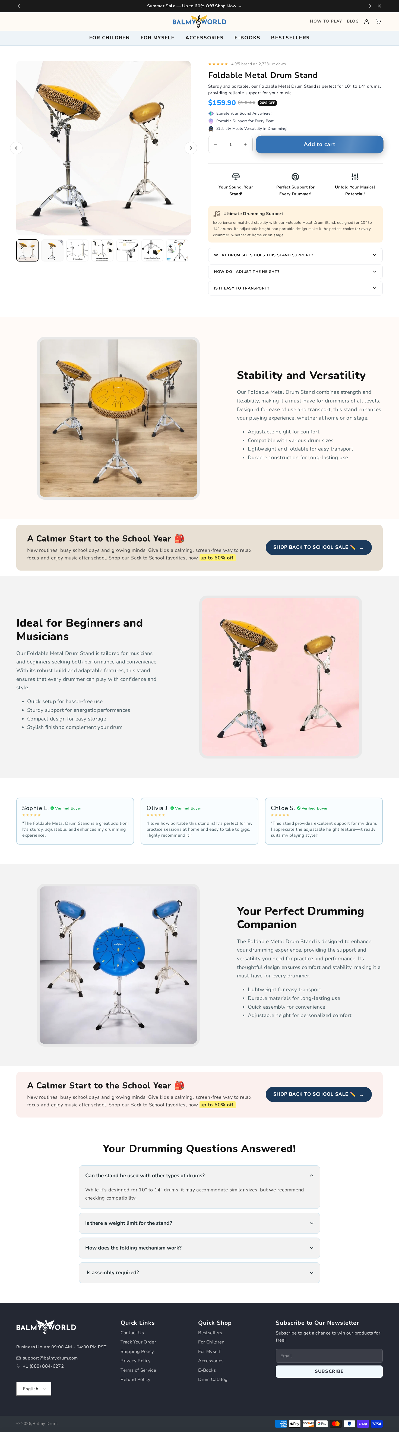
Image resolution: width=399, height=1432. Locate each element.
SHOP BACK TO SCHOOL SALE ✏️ (318, 547)
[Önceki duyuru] (19, 6)
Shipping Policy (137, 1351)
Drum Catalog (212, 1379)
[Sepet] (378, 21)
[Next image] (191, 148)
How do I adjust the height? (246, 271)
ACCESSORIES (204, 37)
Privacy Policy (136, 1361)
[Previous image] (16, 148)
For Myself (209, 1351)
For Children (211, 1342)
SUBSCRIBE (329, 1371)
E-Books (207, 1370)
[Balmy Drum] (199, 21)
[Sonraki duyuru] (370, 6)
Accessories (210, 1361)
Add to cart (319, 144)
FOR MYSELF (158, 37)
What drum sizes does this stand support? (263, 255)
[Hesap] (366, 21)
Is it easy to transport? (241, 288)
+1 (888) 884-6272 (43, 1366)
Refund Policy (135, 1379)
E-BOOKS (247, 37)
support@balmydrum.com (50, 1358)
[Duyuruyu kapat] (379, 6)
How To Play (326, 21)
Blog (353, 21)
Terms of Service (138, 1370)
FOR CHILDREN (109, 37)
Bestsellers (290, 37)
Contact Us (132, 1333)
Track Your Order (138, 1342)
